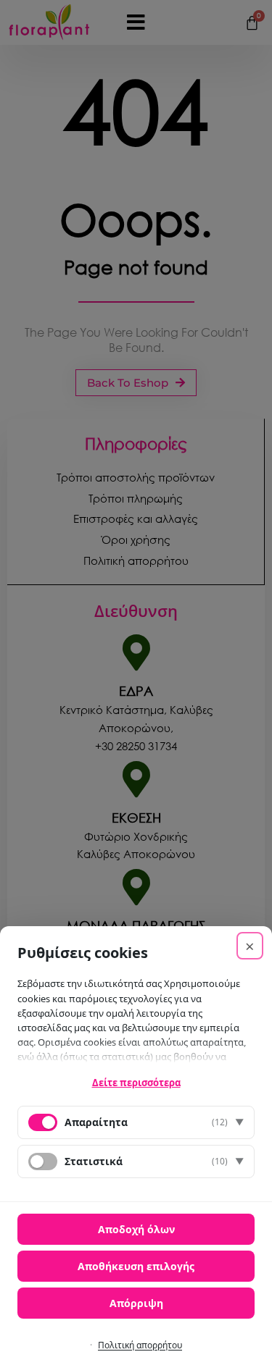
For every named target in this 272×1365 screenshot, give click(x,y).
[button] (136, 1122)
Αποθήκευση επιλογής (136, 1266)
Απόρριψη (136, 1303)
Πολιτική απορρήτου (140, 1345)
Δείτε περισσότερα (136, 1082)
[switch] (42, 1161)
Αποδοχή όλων (136, 1229)
